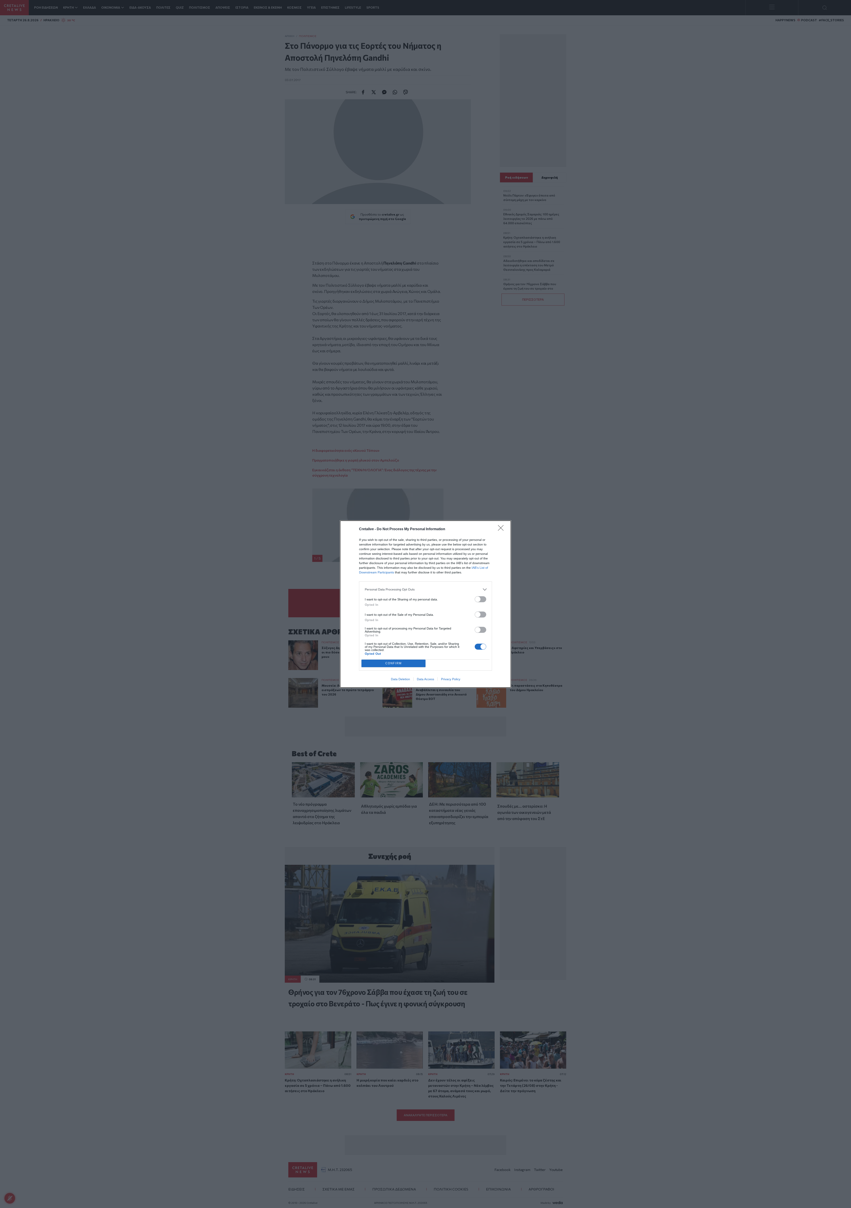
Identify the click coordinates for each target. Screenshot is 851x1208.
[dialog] (425, 604)
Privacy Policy (450, 679)
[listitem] (425, 589)
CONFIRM (393, 663)
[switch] (480, 599)
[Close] (502, 529)
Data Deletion (400, 679)
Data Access (425, 679)
